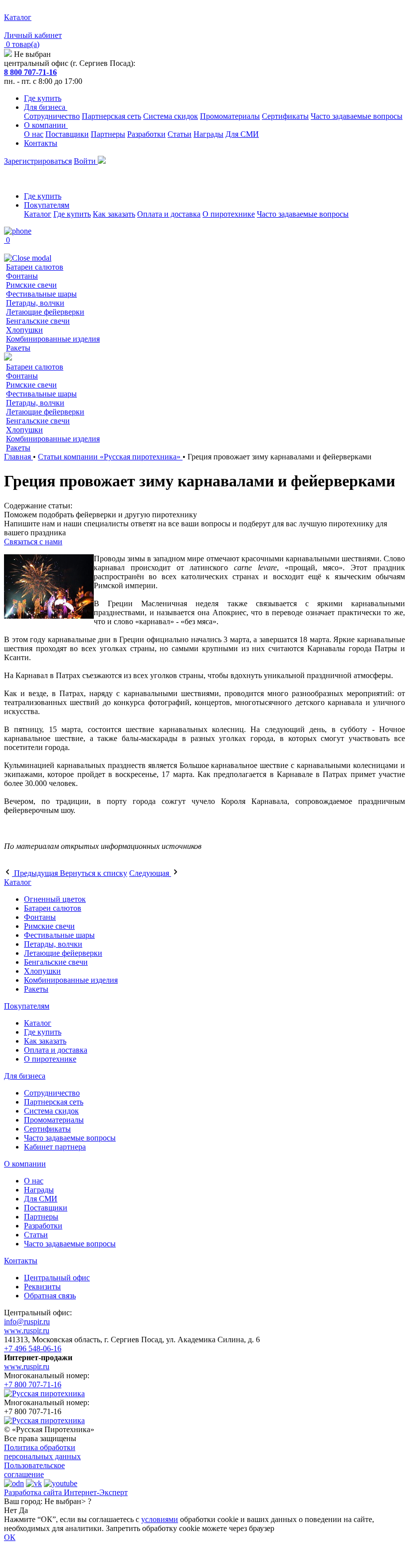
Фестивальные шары (41, 294)
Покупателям (46, 205)
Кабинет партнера (55, 1147)
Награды (208, 134)
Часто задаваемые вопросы (357, 116)
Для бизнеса (45, 107)
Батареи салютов (34, 267)
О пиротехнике (229, 214)
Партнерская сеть (111, 116)
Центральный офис (57, 1277)
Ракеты (18, 348)
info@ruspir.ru (27, 1321)
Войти (86, 161)
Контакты (40, 143)
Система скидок (170, 116)
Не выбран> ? (67, 1501)
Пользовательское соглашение (34, 1470)
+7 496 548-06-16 (32, 1348)
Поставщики (67, 134)
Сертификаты (285, 116)
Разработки (146, 134)
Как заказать (114, 214)
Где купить (42, 98)
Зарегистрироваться (38, 161)
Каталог (37, 214)
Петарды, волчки (35, 303)
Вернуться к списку (93, 873)
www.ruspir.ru (26, 1330)
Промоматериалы (230, 116)
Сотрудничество (52, 116)
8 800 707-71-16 (30, 72)
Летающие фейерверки (45, 312)
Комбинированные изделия (53, 339)
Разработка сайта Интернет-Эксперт (66, 1492)
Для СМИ (242, 134)
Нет (10, 1510)
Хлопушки (24, 330)
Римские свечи (31, 285)
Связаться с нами (33, 541)
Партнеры (108, 134)
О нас (33, 134)
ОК (9, 1537)
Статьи (180, 134)
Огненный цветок (55, 899)
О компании (46, 125)
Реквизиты (42, 1286)
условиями (159, 1519)
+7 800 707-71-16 (32, 1384)
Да (23, 1510)
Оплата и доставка (169, 214)
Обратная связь (50, 1295)
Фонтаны (22, 276)
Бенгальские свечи (38, 321)
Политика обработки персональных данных (42, 1452)
